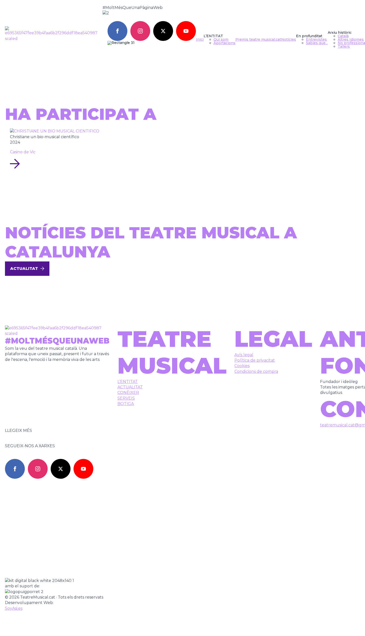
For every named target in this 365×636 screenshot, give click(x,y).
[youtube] (186, 31)
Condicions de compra (256, 371)
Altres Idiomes (351, 39)
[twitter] (163, 31)
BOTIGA (125, 403)
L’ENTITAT (127, 381)
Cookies (242, 365)
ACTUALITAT (130, 387)
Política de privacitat (254, 360)
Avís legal (243, 354)
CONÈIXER (128, 392)
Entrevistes (316, 39)
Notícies (288, 39)
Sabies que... (317, 43)
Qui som (221, 39)
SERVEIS (126, 398)
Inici (200, 39)
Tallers (344, 46)
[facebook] (117, 31)
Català (343, 36)
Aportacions (224, 43)
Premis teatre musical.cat (258, 39)
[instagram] (140, 31)
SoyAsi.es (13, 608)
